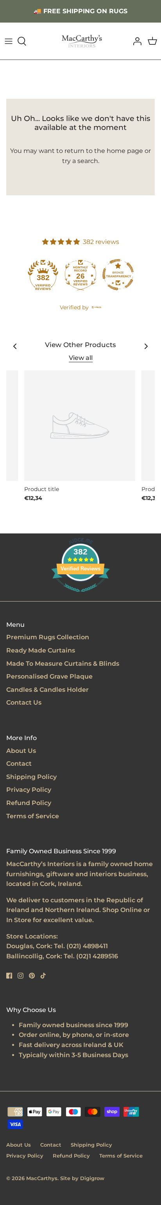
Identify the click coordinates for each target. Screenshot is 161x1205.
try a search (80, 161)
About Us (21, 750)
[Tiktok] (43, 976)
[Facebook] (9, 976)
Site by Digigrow (82, 1178)
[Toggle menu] (8, 41)
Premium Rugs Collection (47, 637)
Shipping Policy (31, 777)
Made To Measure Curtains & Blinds (62, 663)
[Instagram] (20, 976)
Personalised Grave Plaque (49, 676)
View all (81, 357)
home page (125, 150)
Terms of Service (32, 816)
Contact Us (23, 702)
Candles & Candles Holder (47, 689)
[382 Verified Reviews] (80, 596)
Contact (19, 763)
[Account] (135, 41)
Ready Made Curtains (40, 650)
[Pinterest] (32, 976)
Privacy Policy (28, 789)
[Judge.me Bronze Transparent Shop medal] (118, 274)
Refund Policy (28, 803)
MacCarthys (41, 1178)
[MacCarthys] (80, 41)
